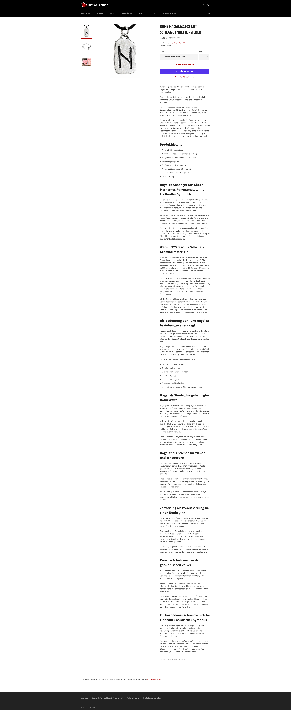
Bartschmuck (170, 13)
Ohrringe (152, 13)
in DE (177, 43)
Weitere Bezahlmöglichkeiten (184, 77)
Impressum (85, 698)
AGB (123, 698)
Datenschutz (97, 698)
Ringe (140, 13)
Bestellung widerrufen (152, 698)
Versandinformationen (154, 679)
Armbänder (127, 13)
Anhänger (86, 13)
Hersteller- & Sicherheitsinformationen (172, 659)
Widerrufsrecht (133, 698)
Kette (162, 52)
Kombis (112, 13)
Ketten (100, 13)
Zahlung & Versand (111, 698)
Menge (201, 52)
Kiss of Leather (91, 708)
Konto (208, 13)
